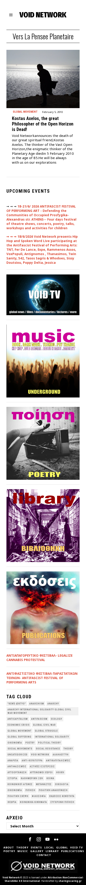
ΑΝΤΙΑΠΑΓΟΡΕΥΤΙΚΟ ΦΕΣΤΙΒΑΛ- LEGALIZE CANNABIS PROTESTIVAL (39, 657)
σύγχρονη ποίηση (62, 802)
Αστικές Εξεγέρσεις (42, 766)
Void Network (11, 877)
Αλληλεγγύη (61, 754)
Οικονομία (15, 790)
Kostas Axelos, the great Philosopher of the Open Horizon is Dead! (42, 124)
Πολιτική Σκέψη (18, 796)
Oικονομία (15, 742)
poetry (30, 742)
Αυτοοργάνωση (17, 772)
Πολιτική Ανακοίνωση (53, 790)
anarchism (36, 703)
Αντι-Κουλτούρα (32, 760)
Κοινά (50, 778)
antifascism (39, 719)
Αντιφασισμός (17, 766)
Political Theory (49, 742)
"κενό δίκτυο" (17, 703)
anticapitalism (18, 719)
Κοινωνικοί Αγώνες (20, 784)
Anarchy (53, 703)
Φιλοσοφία (39, 796)
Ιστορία (12, 778)
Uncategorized (18, 754)
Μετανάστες (44, 784)
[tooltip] (30, 839)
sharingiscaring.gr (70, 880)
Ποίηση (30, 790)
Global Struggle (46, 731)
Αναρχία (13, 760)
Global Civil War (44, 725)
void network (40, 754)
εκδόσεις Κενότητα (62, 796)
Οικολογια (62, 784)
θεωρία (12, 802)
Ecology (56, 719)
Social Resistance (48, 748)
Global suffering (19, 737)
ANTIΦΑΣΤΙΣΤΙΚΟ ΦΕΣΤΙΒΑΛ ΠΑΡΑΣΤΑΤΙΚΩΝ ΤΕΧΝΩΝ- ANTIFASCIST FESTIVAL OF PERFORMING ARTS (42, 678)
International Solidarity (52, 737)
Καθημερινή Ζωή (32, 778)
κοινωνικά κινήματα (33, 802)
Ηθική (60, 772)
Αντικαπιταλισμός (58, 760)
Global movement (25, 111)
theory (68, 748)
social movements (20, 748)
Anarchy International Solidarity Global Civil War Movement (39, 711)
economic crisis (19, 725)
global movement (19, 731)
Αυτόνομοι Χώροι (41, 772)
